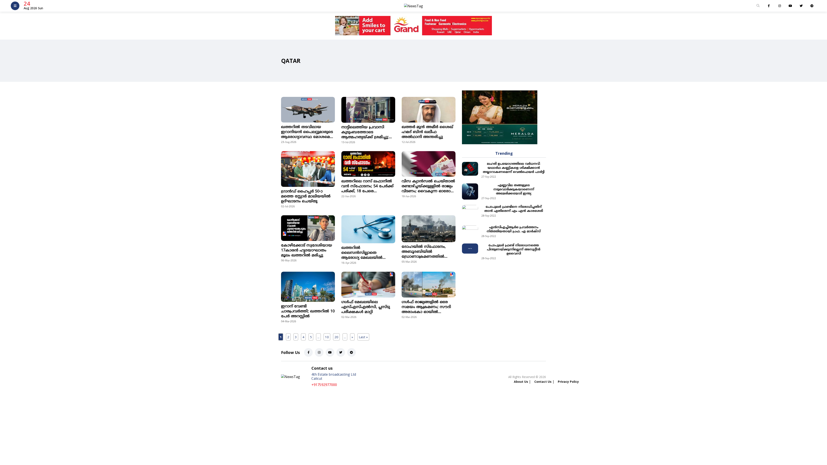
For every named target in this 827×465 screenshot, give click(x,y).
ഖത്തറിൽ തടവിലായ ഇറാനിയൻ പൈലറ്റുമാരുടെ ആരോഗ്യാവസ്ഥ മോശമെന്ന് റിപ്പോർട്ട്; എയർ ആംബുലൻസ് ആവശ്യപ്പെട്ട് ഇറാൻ (308, 132)
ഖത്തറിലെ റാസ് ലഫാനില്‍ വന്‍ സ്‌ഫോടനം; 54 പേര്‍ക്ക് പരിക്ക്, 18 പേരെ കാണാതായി (367, 186)
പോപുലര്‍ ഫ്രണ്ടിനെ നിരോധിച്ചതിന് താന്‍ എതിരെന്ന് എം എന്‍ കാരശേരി (513, 209)
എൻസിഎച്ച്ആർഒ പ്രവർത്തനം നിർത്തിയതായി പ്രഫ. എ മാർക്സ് (514, 229)
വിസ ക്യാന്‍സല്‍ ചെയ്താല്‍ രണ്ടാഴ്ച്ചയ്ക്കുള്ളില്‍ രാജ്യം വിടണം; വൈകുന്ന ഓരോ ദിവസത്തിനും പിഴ (428, 186)
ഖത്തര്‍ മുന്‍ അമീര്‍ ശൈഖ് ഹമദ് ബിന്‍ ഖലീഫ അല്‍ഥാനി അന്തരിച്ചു (427, 132)
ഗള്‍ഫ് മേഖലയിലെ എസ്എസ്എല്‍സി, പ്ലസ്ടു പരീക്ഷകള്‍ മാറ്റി (365, 307)
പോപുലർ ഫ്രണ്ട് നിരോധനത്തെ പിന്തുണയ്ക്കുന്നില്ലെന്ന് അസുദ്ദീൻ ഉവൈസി (513, 249)
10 (327, 337)
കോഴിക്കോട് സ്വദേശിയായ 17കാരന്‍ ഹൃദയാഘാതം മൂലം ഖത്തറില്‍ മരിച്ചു (306, 250)
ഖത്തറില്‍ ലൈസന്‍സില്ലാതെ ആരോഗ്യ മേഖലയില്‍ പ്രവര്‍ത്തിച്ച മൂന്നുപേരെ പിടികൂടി (363, 252)
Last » (363, 337)
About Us (521, 382)
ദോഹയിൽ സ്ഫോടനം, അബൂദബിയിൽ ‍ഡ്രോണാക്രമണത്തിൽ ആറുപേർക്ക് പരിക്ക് (424, 251)
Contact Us (543, 382)
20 (336, 337)
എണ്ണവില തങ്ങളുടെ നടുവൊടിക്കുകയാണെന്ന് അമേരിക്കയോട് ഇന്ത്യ (513, 189)
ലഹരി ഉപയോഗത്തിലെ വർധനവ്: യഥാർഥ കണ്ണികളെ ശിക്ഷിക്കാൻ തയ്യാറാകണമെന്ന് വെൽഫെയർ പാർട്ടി (513, 168)
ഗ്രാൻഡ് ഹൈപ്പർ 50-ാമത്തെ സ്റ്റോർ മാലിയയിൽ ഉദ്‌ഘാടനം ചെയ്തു (306, 196)
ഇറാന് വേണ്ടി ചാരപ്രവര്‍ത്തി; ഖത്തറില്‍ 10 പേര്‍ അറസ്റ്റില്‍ (308, 311)
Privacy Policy (568, 382)
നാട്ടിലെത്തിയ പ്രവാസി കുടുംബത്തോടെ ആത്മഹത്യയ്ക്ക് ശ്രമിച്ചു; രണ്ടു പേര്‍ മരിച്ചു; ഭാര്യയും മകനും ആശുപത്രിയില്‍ (366, 132)
